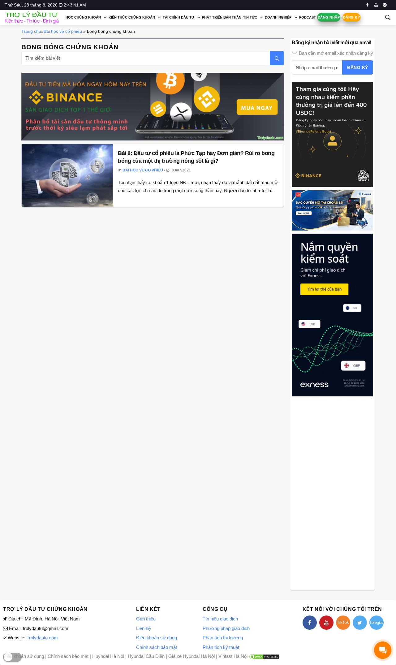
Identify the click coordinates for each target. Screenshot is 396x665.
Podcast (307, 17)
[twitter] (360, 622)
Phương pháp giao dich (226, 628)
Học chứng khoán (83, 17)
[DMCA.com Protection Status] (264, 656)
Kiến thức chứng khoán (132, 17)
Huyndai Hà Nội (108, 656)
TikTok (343, 622)
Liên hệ (143, 628)
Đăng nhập (329, 17)
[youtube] (376, 5)
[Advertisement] (332, 492)
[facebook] (367, 5)
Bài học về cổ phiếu (63, 31)
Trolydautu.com (42, 637)
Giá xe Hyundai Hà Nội (191, 656)
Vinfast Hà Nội (233, 656)
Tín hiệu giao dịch (220, 618)
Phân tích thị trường (223, 637)
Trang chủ (31, 31)
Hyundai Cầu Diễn (146, 656)
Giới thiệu (146, 618)
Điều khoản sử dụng (156, 637)
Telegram (376, 622)
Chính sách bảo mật (156, 647)
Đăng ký (351, 17)
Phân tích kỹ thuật (221, 647)
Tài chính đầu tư (178, 17)
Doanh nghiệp (278, 17)
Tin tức (250, 17)
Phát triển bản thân (221, 17)
